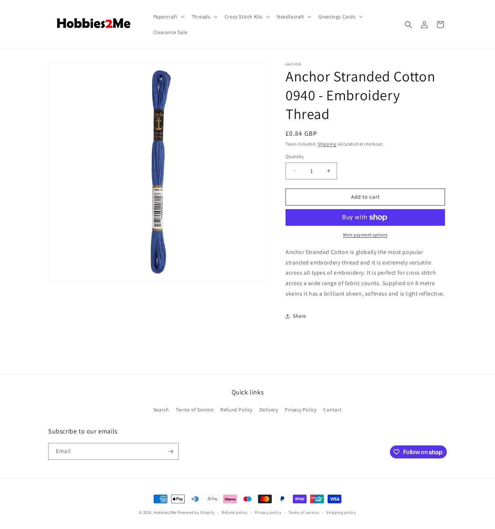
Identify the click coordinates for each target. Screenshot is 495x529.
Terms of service (303, 512)
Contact (332, 409)
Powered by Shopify (196, 512)
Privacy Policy (300, 409)
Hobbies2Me (165, 512)
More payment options (365, 234)
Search (161, 409)
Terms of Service (195, 409)
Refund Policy (236, 409)
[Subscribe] (170, 451)
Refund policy (235, 512)
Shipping (327, 144)
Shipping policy (341, 512)
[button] (168, 16)
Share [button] (299, 316)
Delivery (268, 409)
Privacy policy (268, 512)
